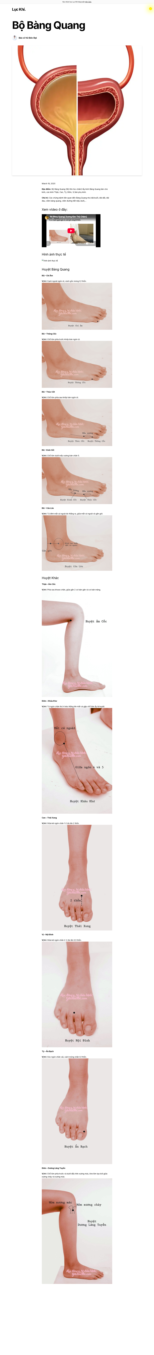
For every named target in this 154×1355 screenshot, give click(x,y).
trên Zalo (88, 2)
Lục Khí (18, 9)
